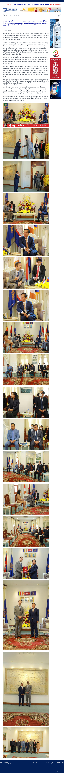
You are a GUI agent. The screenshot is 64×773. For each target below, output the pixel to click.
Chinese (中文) (58, 4)
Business (30, 4)
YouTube (42, 4)
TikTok (47, 4)
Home (14, 4)
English (52, 4)
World (25, 4)
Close (58, 772)
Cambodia (20, 4)
